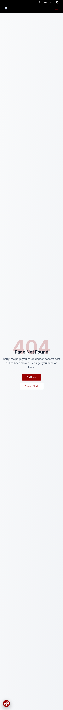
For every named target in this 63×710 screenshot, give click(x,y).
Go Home (31, 377)
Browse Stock (32, 386)
